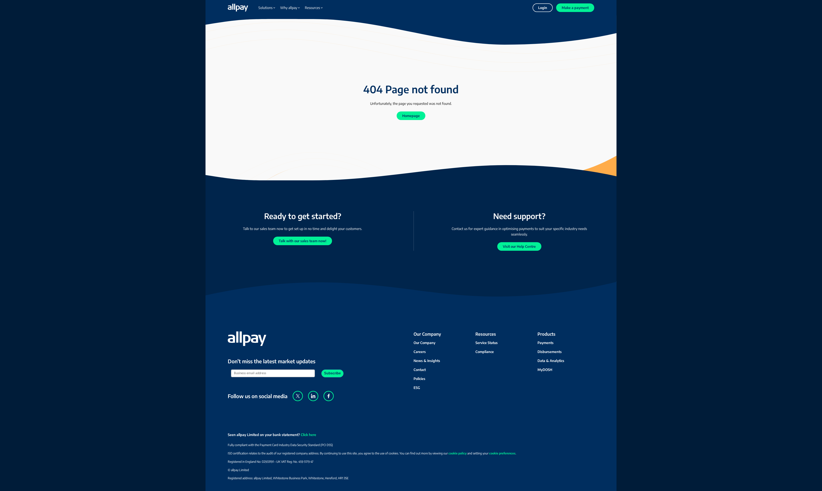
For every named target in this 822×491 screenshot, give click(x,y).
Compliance (484, 352)
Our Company (424, 343)
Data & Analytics (551, 361)
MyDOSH (545, 370)
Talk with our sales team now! (302, 241)
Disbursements (550, 352)
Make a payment (575, 8)
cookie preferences (502, 453)
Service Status (486, 343)
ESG (417, 388)
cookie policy (457, 453)
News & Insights (427, 361)
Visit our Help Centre (519, 246)
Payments (546, 343)
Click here (308, 435)
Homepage (411, 116)
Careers (420, 352)
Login (542, 8)
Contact (420, 370)
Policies (419, 379)
